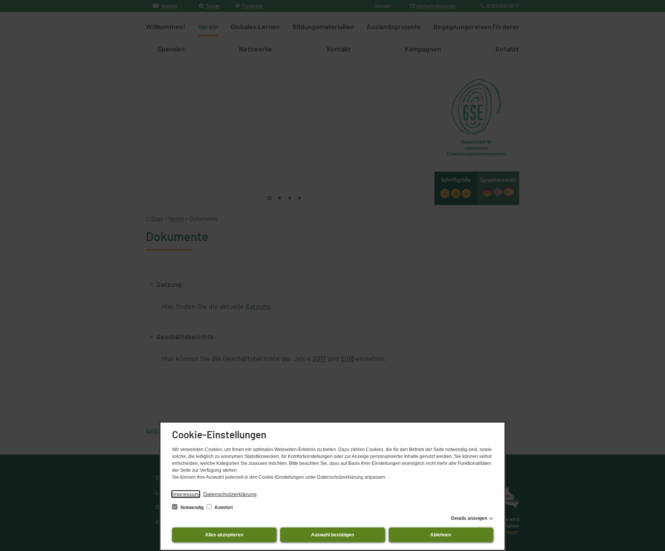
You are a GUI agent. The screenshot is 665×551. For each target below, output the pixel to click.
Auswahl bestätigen (332, 535)
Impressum (185, 494)
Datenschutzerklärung (230, 494)
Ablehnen (440, 535)
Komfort (223, 507)
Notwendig (192, 507)
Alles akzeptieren (224, 535)
